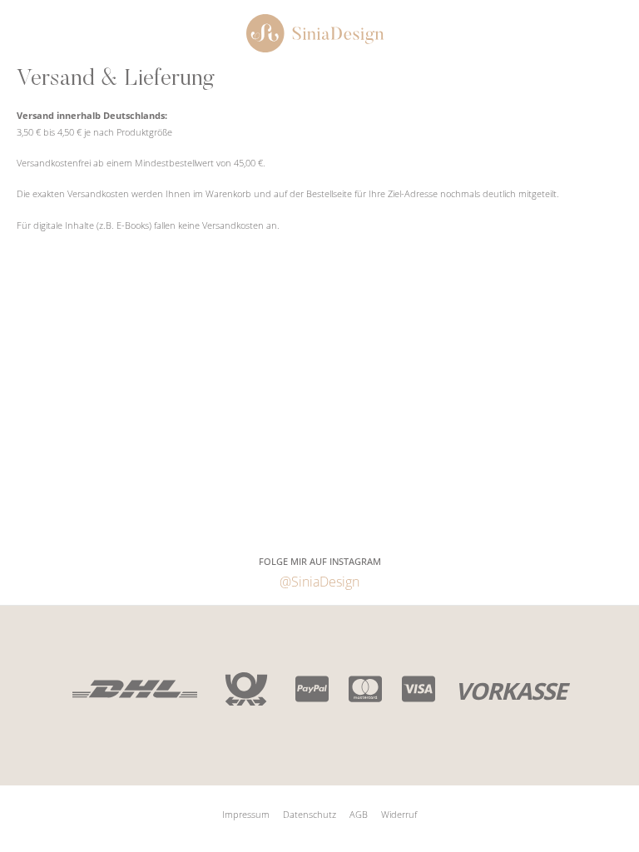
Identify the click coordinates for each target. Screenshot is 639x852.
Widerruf (399, 814)
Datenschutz (309, 814)
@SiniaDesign (319, 581)
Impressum (246, 814)
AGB (358, 814)
